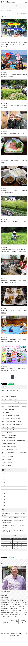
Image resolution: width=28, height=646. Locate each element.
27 (3, 548)
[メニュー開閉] (26, 1)
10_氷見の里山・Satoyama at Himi (11, 418)
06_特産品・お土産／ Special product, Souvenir (14, 406)
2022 (3, 485)
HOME (2, 10)
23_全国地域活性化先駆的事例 (9, 446)
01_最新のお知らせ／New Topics (10, 390)
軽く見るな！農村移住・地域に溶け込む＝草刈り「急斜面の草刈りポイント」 (14, 521)
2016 (3, 502)
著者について (14, 621)
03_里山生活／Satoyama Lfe (9, 396)
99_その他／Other (6, 465)
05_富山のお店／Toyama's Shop (11, 402)
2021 (3, 488)
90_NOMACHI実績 (7, 462)
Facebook (5, 622)
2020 (3, 490)
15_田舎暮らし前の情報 (8, 430)
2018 (3, 496)
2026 (3, 473)
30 (14, 548)
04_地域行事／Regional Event (9, 399)
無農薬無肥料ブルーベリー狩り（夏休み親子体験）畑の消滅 (14, 514)
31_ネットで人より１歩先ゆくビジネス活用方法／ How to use (14, 453)
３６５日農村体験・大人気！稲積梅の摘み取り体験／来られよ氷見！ (14, 531)
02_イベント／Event (7, 393)
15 (10, 544)
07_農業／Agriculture (8, 409)
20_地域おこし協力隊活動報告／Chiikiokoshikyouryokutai (9, 436)
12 (24, 542)
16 (14, 544)
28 (6, 548)
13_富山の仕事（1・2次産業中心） (10, 427)
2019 (3, 493)
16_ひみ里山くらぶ (7, 432)
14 (6, 544)
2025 (3, 476)
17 (17, 544)
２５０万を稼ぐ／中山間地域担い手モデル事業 (12, 133)
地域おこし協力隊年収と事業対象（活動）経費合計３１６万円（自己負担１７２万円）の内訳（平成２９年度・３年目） (14, 44)
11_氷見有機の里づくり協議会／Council (11, 421)
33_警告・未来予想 (6, 459)
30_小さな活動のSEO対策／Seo (10, 449)
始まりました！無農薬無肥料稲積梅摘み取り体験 (14, 518)
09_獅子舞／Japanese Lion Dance (10, 415)
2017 (3, 499)
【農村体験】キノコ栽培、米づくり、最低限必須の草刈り (14, 526)
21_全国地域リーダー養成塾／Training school (13, 440)
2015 (3, 505)
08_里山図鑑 (6, 412)
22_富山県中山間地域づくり (8, 443)
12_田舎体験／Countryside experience (12, 424)
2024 (3, 479)
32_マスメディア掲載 (8, 456)
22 (10, 546)
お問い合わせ (22, 621)
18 (21, 544)
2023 (3, 482)
